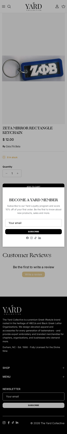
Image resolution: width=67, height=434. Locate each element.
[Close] (58, 193)
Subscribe (33, 231)
